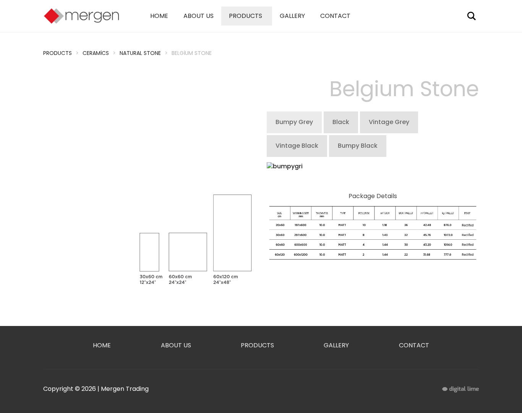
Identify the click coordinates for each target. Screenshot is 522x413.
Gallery (292, 15)
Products (245, 15)
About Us (198, 15)
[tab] (294, 122)
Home (159, 15)
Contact (335, 15)
